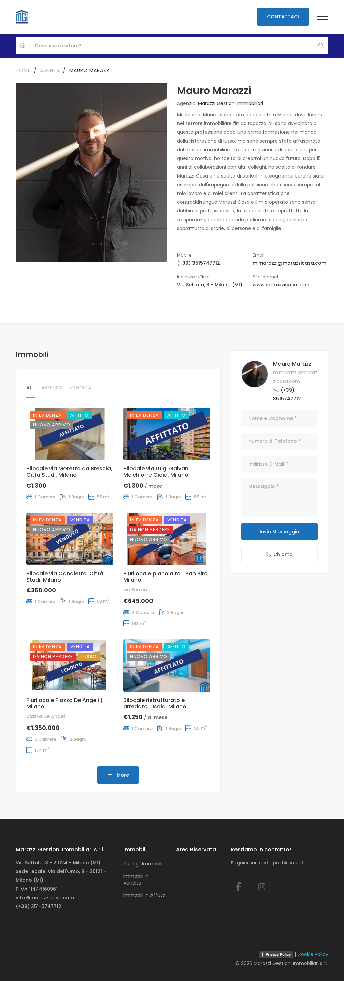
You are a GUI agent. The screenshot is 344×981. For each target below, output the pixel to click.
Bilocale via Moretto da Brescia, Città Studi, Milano (69, 472)
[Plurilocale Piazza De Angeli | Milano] (69, 665)
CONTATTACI (283, 16)
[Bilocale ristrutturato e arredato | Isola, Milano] (166, 665)
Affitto (52, 387)
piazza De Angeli (46, 716)
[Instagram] (261, 886)
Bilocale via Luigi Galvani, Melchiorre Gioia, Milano (157, 472)
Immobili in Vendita (136, 879)
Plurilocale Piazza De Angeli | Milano (64, 703)
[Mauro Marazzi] (254, 374)
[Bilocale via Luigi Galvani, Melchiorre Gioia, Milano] (166, 434)
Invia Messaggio (279, 531)
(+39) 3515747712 (198, 263)
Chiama (283, 554)
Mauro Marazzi (293, 364)
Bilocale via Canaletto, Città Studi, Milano (64, 577)
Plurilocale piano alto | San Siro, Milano (166, 577)
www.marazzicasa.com (281, 284)
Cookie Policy (312, 954)
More (122, 775)
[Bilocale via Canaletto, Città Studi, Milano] (69, 539)
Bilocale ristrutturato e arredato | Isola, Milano (154, 703)
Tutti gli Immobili (142, 863)
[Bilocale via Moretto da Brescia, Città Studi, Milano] (69, 434)
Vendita (81, 387)
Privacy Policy (278, 954)
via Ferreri (135, 589)
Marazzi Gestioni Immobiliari (230, 103)
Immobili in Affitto (144, 895)
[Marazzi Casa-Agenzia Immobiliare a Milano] (22, 17)
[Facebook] (238, 886)
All (30, 387)
